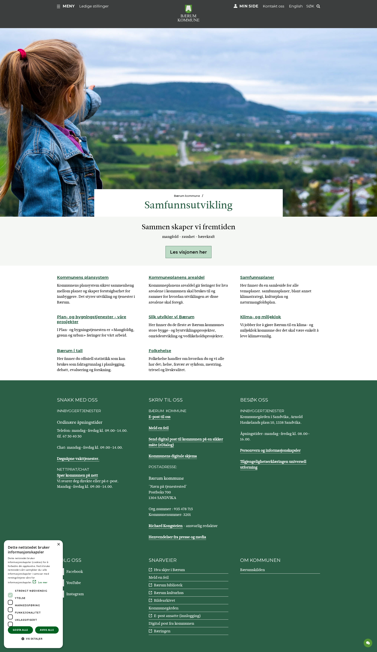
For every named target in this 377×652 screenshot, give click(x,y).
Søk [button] (310, 6)
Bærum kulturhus (169, 592)
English (296, 6)
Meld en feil (159, 428)
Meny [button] (69, 6)
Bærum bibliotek (168, 585)
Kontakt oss (273, 6)
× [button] (58, 544)
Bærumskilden (252, 569)
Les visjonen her (188, 252)
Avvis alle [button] (47, 630)
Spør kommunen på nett (77, 475)
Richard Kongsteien (166, 525)
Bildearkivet (164, 600)
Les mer (42, 582)
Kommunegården (163, 608)
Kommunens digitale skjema (173, 456)
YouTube (73, 582)
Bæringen (162, 631)
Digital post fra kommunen (171, 623)
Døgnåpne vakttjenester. (78, 458)
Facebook (74, 571)
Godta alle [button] (20, 630)
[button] (33, 638)
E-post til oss (159, 416)
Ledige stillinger (94, 6)
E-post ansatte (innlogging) (177, 615)
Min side (248, 6)
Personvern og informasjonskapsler (270, 450)
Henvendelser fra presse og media (177, 537)
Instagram (75, 594)
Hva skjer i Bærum (169, 569)
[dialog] (33, 594)
